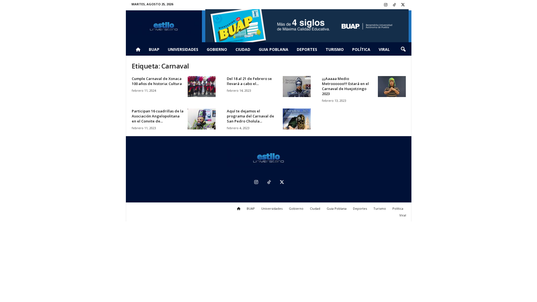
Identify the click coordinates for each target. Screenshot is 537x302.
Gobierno (217, 49)
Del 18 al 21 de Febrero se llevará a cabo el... (249, 81)
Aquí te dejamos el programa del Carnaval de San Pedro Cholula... (250, 116)
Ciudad (242, 49)
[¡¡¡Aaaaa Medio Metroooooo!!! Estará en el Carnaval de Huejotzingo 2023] (392, 86)
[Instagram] (385, 5)
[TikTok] (394, 5)
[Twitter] (403, 5)
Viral (384, 49)
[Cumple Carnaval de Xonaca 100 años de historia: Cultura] (202, 86)
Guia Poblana (273, 49)
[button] (403, 49)
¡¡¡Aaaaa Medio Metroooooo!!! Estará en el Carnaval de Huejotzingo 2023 (345, 86)
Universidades (183, 49)
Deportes (307, 49)
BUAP (154, 49)
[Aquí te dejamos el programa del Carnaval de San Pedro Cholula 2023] (297, 118)
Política (361, 49)
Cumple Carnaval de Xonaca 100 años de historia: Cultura (157, 81)
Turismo (335, 49)
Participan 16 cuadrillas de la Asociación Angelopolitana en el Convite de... (157, 116)
